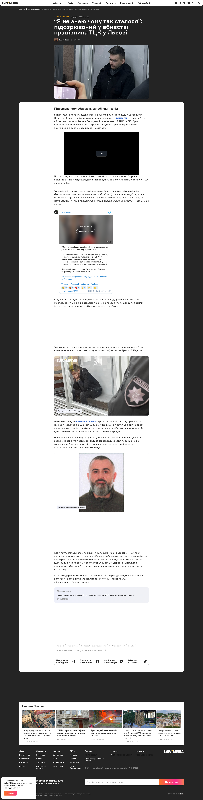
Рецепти (23, 762)
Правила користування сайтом (94, 759)
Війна (72, 751)
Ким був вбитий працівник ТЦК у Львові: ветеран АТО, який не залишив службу (95, 595)
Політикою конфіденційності (13, 786)
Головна (22, 9)
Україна (96, 3)
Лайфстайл (143, 3)
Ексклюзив (24, 755)
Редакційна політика (144, 755)
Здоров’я (40, 762)
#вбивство (72, 646)
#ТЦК (131, 646)
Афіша (22, 766)
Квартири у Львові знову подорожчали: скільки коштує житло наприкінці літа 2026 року (37, 734)
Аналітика (111, 3)
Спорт (73, 758)
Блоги (39, 758)
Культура (74, 762)
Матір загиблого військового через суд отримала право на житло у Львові (172, 733)
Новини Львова (33, 9)
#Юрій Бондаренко (94, 650)
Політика (40, 755)
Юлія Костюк (65, 40)
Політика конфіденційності (122, 755)
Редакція (114, 751)
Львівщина (83, 3)
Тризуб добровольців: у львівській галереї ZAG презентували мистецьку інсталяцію (139, 733)
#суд (59, 646)
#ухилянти (117, 646)
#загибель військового (95, 646)
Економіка (58, 755)
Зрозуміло (10, 793)
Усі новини (58, 3)
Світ (55, 758)
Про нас (88, 751)
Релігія (73, 755)
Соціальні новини (41, 767)
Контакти (140, 751)
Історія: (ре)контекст (76, 767)
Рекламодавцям (91, 755)
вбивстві (122, 117)
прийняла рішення (86, 421)
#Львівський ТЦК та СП (68, 650)
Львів (70, 3)
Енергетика (126, 3)
